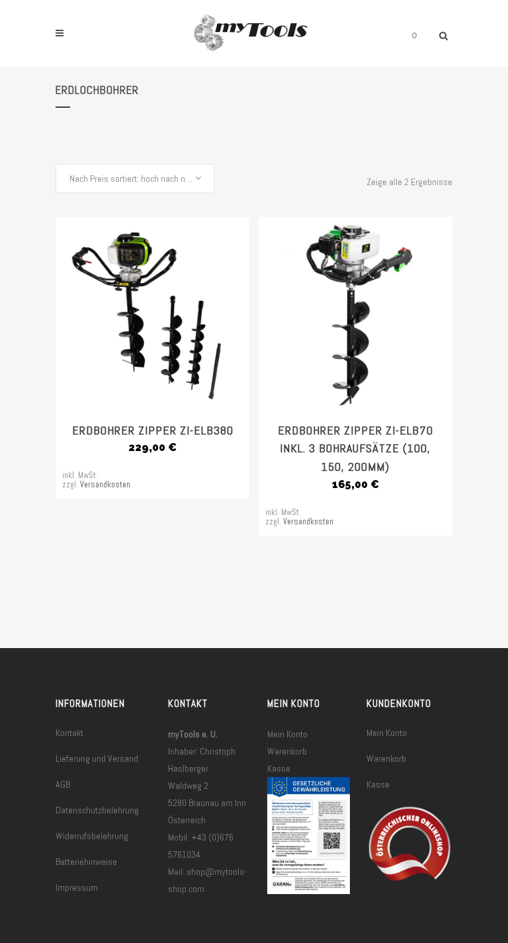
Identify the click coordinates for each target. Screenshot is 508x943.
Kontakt (69, 733)
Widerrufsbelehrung (92, 836)
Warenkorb (287, 751)
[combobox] (135, 178)
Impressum (77, 887)
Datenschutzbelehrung (97, 810)
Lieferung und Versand (97, 758)
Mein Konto (287, 734)
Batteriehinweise (86, 862)
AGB (63, 784)
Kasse (278, 768)
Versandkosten (105, 484)
